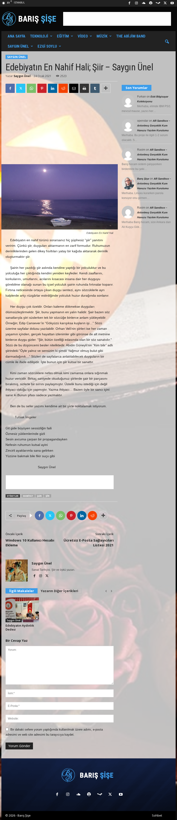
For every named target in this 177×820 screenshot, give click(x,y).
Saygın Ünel (18, 46)
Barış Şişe (143, 178)
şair (39, 495)
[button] (167, 42)
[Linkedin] (52, 88)
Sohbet (157, 815)
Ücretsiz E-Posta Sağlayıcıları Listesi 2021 (89, 542)
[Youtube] (172, 3)
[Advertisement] (117, 19)
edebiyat (28, 495)
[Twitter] (20, 88)
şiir (48, 495)
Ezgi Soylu (47, 46)
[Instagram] (136, 3)
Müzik (102, 36)
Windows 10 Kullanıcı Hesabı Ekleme (30, 542)
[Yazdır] (84, 88)
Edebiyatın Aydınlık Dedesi (20, 627)
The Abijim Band (130, 36)
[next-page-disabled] (111, 591)
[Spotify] (150, 3)
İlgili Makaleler (21, 591)
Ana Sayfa (16, 36)
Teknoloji (39, 36)
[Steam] (158, 3)
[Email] (73, 88)
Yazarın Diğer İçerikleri (59, 591)
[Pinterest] (42, 88)
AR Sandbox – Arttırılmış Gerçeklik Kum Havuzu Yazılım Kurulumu (153, 125)
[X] (165, 3)
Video (83, 36)
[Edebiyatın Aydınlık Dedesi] (22, 609)
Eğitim (63, 36)
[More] (106, 88)
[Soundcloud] (143, 3)
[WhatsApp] (31, 88)
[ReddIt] (63, 88)
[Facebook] (129, 3)
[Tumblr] (95, 88)
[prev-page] (106, 591)
